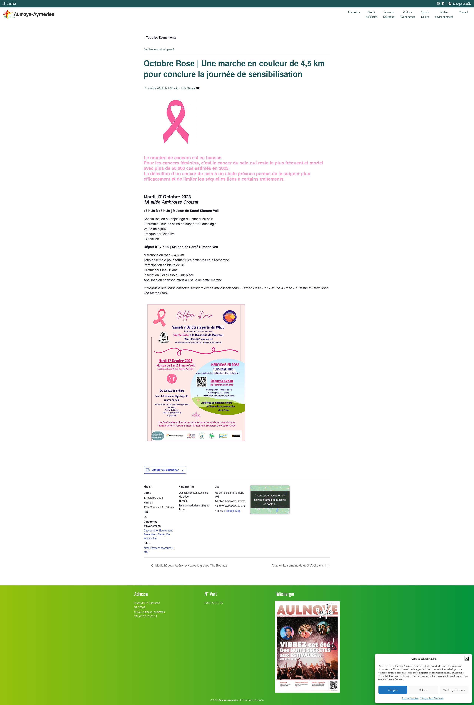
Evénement (166, 530)
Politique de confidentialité (431, 698)
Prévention (150, 534)
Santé (161, 534)
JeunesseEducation (388, 14)
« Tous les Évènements (160, 37)
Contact (11, 4)
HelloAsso (167, 274)
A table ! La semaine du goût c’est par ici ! (299, 565)
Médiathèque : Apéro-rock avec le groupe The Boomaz (191, 565)
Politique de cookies (410, 698)
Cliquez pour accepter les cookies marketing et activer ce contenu (269, 499)
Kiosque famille (462, 4)
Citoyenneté (151, 530)
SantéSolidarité (371, 14)
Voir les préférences (454, 690)
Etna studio (248, 700)
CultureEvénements (407, 14)
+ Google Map (232, 510)
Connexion (259, 700)
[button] (466, 659)
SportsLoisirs (425, 14)
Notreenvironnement (444, 14)
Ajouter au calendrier (165, 470)
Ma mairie (354, 12)
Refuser (423, 690)
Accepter (393, 690)
